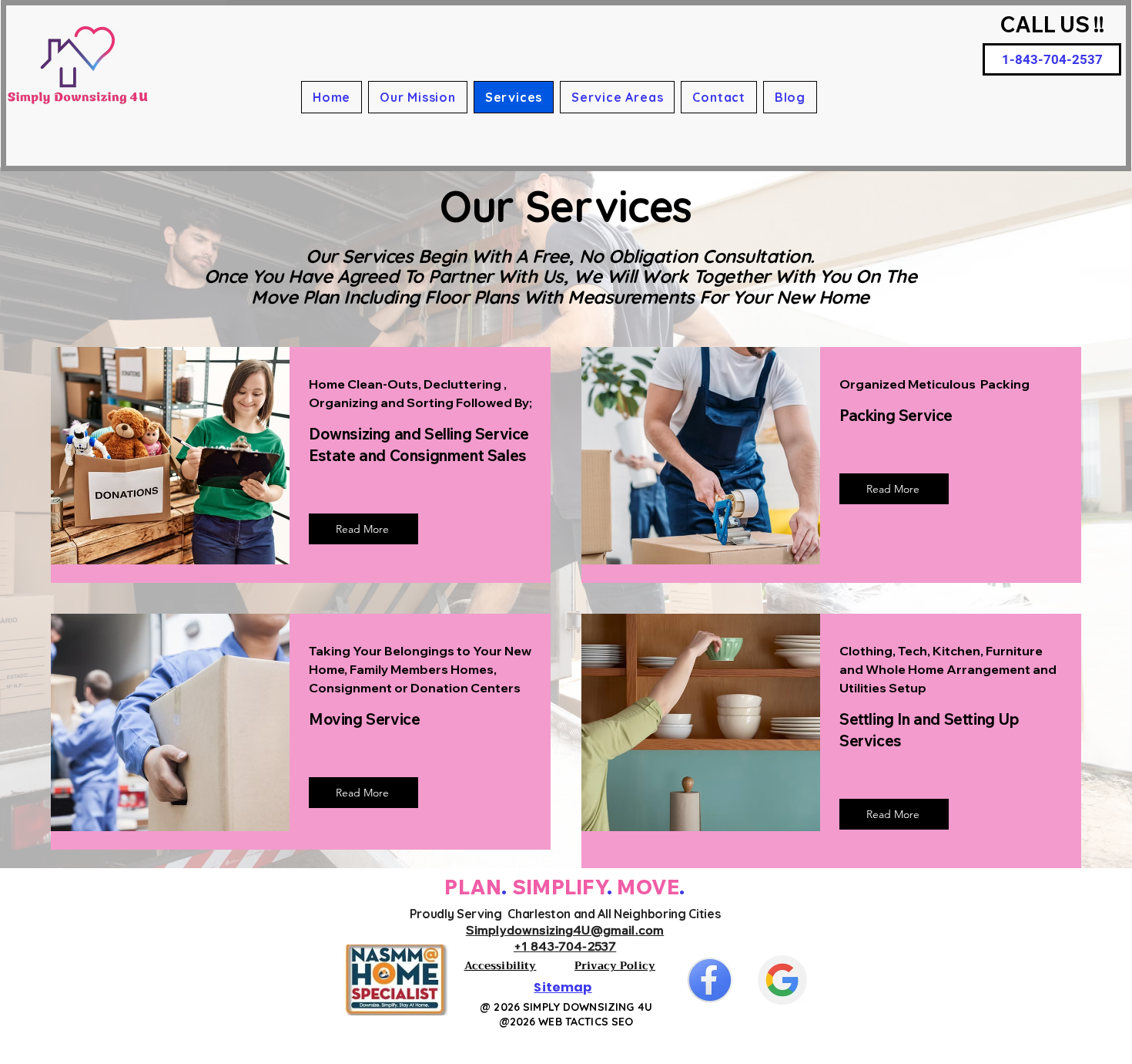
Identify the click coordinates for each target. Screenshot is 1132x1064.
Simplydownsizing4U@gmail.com (565, 930)
